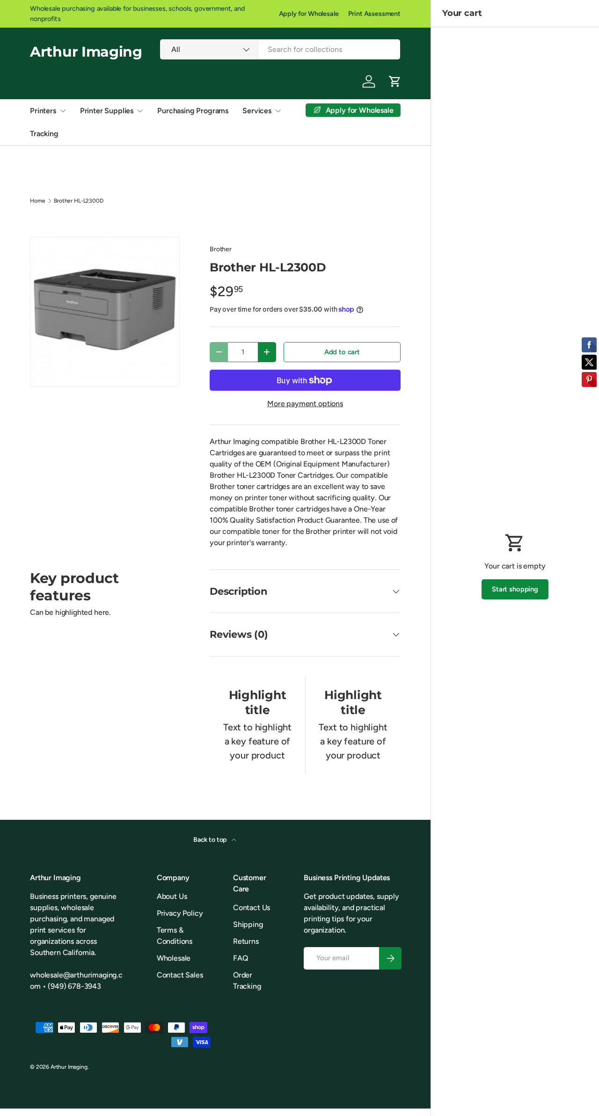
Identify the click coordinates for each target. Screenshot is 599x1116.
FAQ (240, 958)
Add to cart (342, 352)
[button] (395, 81)
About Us (172, 896)
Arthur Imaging (69, 1067)
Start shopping (515, 589)
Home (37, 201)
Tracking (44, 133)
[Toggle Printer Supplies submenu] (140, 111)
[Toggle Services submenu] (278, 111)
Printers (43, 110)
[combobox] (280, 49)
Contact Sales (180, 974)
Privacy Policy (180, 913)
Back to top (210, 840)
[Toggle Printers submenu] (62, 111)
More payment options (305, 403)
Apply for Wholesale (309, 13)
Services (256, 110)
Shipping (248, 924)
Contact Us (251, 907)
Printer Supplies (106, 110)
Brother (221, 249)
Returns (246, 941)
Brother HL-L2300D (78, 201)
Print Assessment (374, 13)
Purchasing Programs (192, 110)
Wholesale (174, 958)
